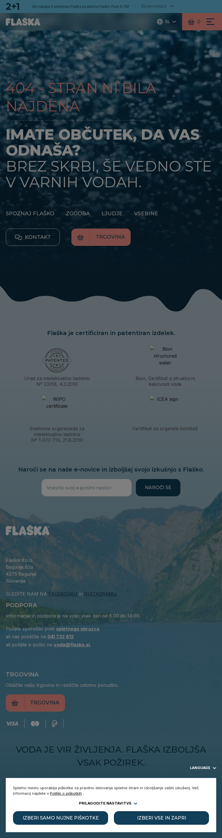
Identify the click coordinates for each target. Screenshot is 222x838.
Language (200, 768)
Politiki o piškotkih (66, 793)
